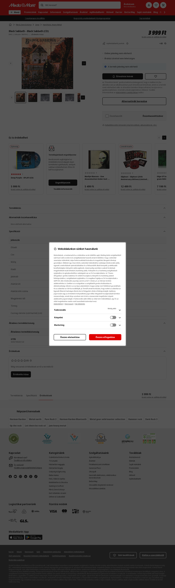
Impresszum (69, 304)
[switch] (113, 317)
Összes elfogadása (105, 337)
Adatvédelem (58, 304)
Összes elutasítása (70, 337)
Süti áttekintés (80, 304)
